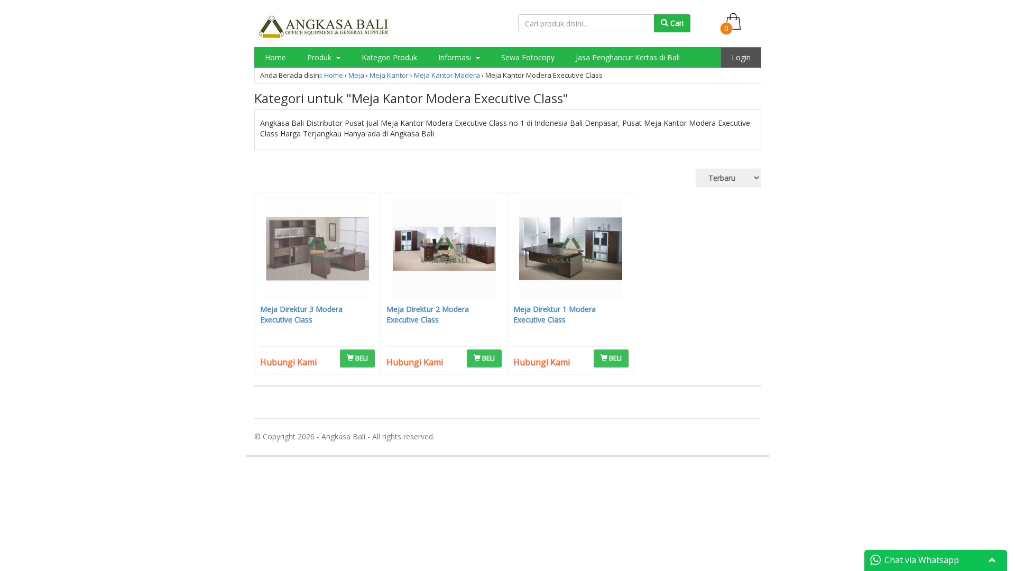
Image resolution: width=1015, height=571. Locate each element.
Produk (320, 57)
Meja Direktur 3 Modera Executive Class (301, 314)
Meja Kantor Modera (447, 75)
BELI (361, 358)
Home (275, 57)
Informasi (455, 57)
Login (741, 57)
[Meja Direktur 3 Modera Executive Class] (317, 250)
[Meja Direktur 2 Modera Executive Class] (444, 250)
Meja (356, 75)
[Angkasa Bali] (324, 27)
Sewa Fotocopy (528, 57)
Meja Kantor (389, 75)
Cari (676, 23)
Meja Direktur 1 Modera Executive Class (554, 314)
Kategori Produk (389, 57)
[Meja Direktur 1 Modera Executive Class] (571, 250)
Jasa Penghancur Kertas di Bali (628, 57)
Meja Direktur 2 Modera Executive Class (427, 314)
